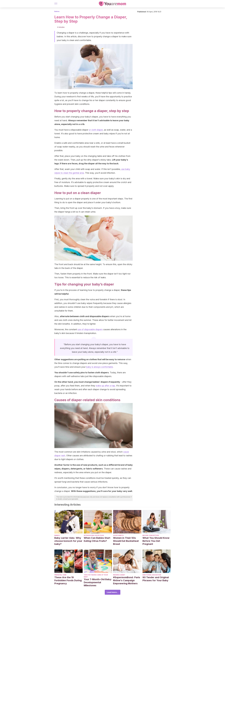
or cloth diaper (96, 130)
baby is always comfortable (99, 367)
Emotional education (151, 575)
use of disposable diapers (90, 329)
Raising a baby (119, 575)
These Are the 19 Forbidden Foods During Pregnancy (68, 580)
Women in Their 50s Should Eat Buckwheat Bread (126, 540)
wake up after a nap (105, 385)
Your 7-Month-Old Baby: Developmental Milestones (98, 582)
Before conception (150, 535)
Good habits (118, 535)
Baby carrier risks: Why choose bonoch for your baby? (68, 540)
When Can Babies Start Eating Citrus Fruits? (97, 539)
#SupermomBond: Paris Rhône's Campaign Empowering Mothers (126, 580)
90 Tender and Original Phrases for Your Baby (155, 579)
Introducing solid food (94, 535)
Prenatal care (60, 575)
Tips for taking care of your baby (96, 576)
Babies (56, 11)
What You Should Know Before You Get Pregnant (155, 540)
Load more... (112, 592)
